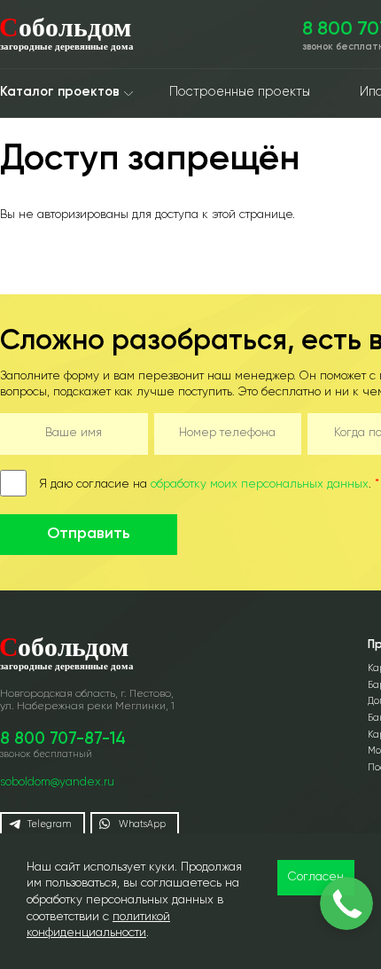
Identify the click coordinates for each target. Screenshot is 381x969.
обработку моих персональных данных (260, 483)
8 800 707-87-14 (63, 739)
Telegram (49, 824)
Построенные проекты (239, 92)
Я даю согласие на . (209, 483)
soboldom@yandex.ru (57, 782)
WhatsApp (142, 824)
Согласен (316, 877)
